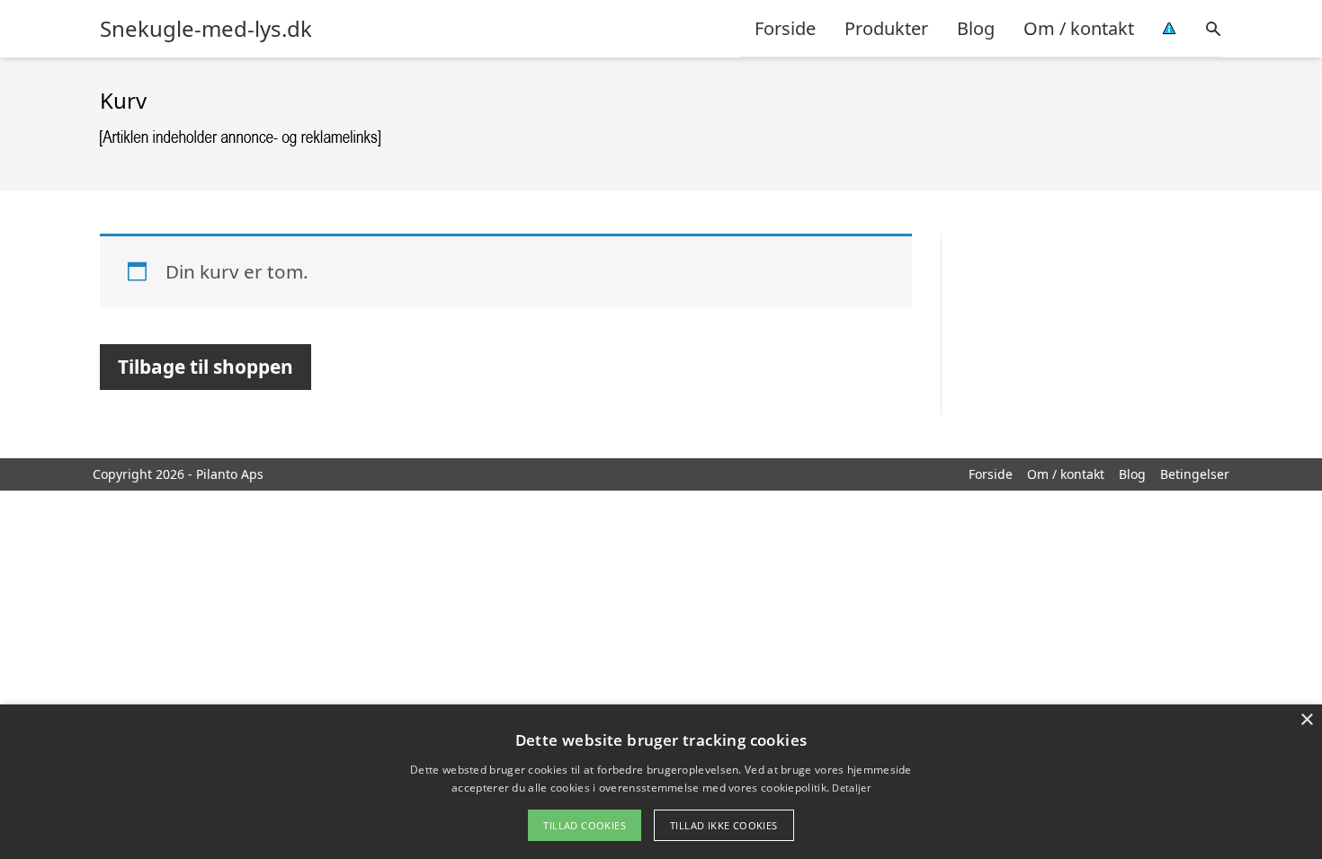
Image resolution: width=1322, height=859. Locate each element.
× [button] (1306, 720)
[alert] (661, 781)
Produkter (886, 28)
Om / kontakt (1078, 28)
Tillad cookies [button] (584, 825)
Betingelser (1194, 474)
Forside (785, 28)
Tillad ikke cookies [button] (724, 825)
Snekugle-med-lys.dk (206, 28)
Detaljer (851, 787)
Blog (976, 28)
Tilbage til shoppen (205, 366)
